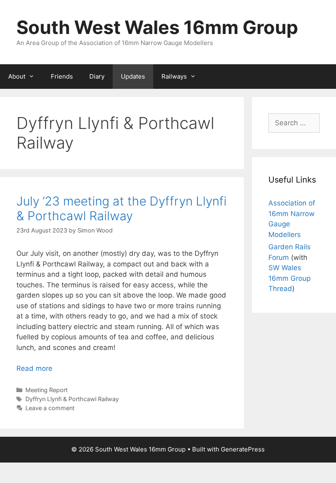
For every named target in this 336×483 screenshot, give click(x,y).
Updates (133, 76)
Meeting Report (46, 389)
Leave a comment (50, 407)
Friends (62, 76)
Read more (34, 368)
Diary (96, 76)
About (16, 76)
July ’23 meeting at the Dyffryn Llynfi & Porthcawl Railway (121, 208)
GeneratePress (243, 449)
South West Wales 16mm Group (157, 27)
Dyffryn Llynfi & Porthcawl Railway (72, 398)
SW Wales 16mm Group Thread (289, 278)
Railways (174, 76)
